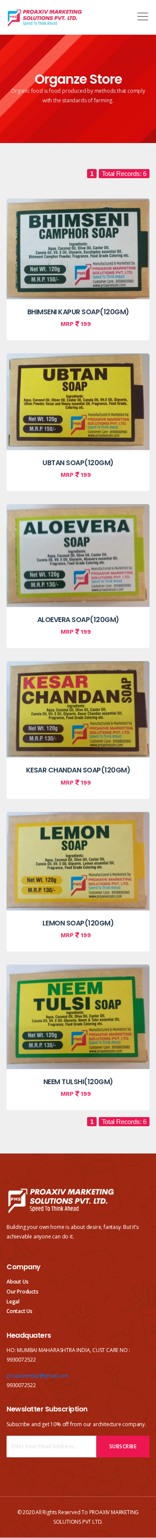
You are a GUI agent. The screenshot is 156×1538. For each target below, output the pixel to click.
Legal (13, 1301)
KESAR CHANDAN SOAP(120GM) (78, 770)
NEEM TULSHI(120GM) (78, 1082)
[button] (141, 13)
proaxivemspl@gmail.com (37, 1375)
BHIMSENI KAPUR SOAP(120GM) (78, 312)
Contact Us (19, 1311)
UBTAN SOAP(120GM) (78, 463)
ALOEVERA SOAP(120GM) (78, 620)
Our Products (22, 1291)
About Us (17, 1281)
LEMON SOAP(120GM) (78, 923)
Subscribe (123, 1446)
